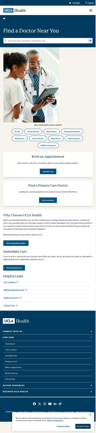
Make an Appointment (13, 367)
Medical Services (11, 297)
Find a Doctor (10, 344)
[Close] (90, 414)
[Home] (4, 18)
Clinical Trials (9, 305)
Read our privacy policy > (55, 420)
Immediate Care (11, 355)
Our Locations (9, 282)
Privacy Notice (23, 412)
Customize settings (63, 426)
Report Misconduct (55, 412)
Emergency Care (11, 361)
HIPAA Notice (11, 412)
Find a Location (11, 349)
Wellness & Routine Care (14, 290)
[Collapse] (91, 337)
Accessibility (69, 412)
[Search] (90, 40)
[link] (34, 404)
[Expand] (91, 331)
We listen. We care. (83, 412)
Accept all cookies (83, 426)
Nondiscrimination (39, 412)
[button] (74, 2)
